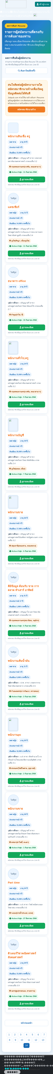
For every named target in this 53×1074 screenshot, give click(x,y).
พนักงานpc (14, 734)
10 (22, 1040)
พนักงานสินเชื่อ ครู (19, 136)
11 (29, 1040)
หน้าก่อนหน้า (26, 1023)
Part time (14, 882)
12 (36, 1040)
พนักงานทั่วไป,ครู (18, 358)
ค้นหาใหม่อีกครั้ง (27, 71)
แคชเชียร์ (13, 207)
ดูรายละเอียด (27, 179)
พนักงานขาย (15, 512)
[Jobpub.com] (15, 7)
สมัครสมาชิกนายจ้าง (26, 109)
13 (43, 1040)
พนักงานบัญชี (16, 435)
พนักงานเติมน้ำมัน (18, 660)
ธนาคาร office (17, 281)
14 (26, 1045)
